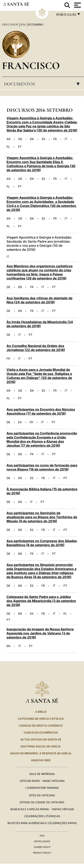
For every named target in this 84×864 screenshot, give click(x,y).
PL (8, 147)
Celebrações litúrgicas (42, 816)
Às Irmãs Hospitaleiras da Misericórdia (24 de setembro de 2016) (40, 324)
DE (20, 139)
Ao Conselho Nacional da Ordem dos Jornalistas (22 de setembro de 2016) (36, 348)
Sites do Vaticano (42, 795)
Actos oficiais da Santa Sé (40, 739)
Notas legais (42, 841)
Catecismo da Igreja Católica (41, 718)
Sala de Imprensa (42, 774)
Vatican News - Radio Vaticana (42, 780)
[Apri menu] (77, 5)
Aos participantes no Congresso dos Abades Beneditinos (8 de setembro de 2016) (42, 543)
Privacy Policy (42, 852)
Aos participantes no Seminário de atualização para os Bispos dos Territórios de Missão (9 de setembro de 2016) (42, 517)
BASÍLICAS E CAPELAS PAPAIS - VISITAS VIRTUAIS (42, 809)
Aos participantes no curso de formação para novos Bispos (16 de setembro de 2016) (42, 467)
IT (66, 139)
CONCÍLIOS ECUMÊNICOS (41, 732)
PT (20, 147)
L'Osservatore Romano (42, 787)
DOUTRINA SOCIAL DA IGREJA (41, 746)
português (66, 15)
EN (32, 139)
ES (43, 139)
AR (8, 139)
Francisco (31, 65)
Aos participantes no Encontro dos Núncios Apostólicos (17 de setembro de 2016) (41, 411)
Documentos (43, 84)
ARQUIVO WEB (40, 760)
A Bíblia (40, 711)
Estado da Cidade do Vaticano (42, 802)
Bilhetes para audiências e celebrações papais (42, 823)
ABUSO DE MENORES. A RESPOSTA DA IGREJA (40, 753)
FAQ (42, 835)
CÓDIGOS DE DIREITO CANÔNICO (41, 725)
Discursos (10, 24)
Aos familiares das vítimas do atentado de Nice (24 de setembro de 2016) (39, 300)
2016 (23, 24)
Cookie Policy (42, 847)
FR (55, 139)
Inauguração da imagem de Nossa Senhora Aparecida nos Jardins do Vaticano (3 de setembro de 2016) (40, 633)
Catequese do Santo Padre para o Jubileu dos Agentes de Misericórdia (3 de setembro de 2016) (41, 601)
